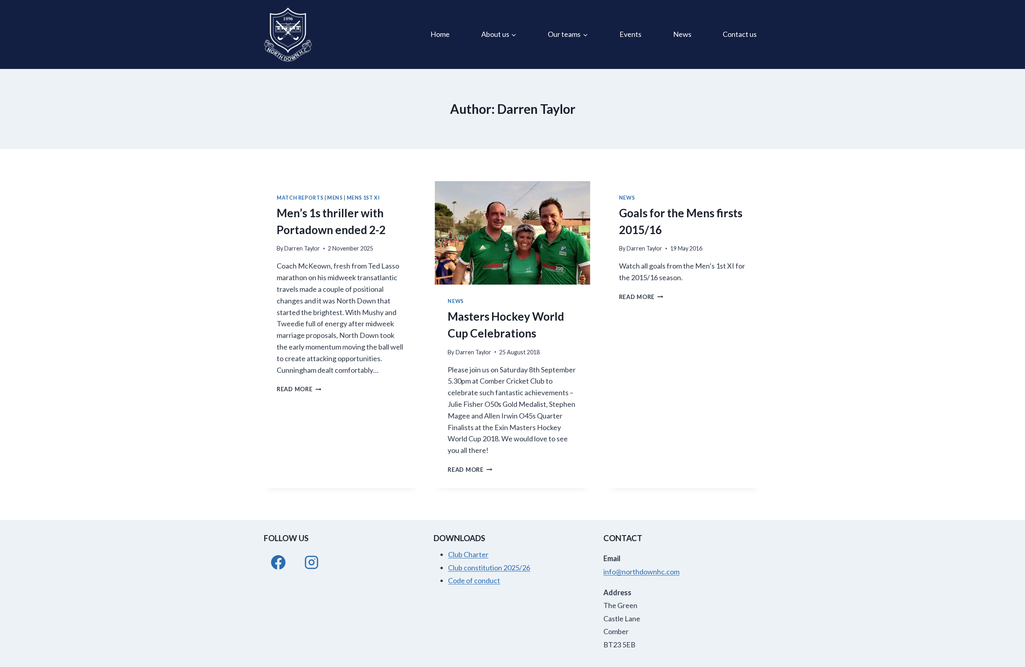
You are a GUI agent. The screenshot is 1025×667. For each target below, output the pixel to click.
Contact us (740, 34)
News (682, 34)
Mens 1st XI (363, 198)
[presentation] (512, 233)
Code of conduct (474, 580)
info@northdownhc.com (641, 571)
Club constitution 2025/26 (489, 567)
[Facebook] (278, 562)
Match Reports (300, 198)
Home (440, 34)
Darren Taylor (302, 248)
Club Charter (468, 554)
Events (630, 34)
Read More (299, 389)
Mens (335, 198)
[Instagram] (311, 562)
